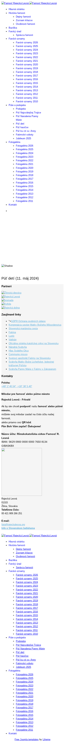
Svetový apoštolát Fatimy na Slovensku (30, 358)
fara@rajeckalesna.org (13, 524)
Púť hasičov (22, 127)
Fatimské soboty (24, 134)
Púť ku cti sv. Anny (26, 131)
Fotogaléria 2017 (24, 178)
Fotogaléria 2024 (24, 153)
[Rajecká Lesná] (10, 296)
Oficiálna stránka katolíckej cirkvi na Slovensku (33, 343)
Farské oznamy (17, 38)
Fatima (12, 332)
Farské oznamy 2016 (27, 79)
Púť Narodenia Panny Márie (30, 648)
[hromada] (7, 300)
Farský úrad (15, 31)
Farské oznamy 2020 (27, 64)
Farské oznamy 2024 (27, 49)
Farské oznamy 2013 (27, 90)
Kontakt (13, 204)
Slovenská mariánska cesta (23, 328)
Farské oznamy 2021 (27, 61)
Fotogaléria (14, 142)
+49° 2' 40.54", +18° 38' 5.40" (16, 386)
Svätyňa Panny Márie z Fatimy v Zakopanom (32, 369)
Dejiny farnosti (23, 16)
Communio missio (18, 354)
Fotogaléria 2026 (24, 145)
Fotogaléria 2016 (24, 182)
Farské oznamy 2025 (27, 46)
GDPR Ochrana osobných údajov (28, 321)
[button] (32, 252)
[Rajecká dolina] (10, 307)
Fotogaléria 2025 (24, 149)
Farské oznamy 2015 (27, 83)
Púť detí (20, 123)
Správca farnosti (24, 35)
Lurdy (11, 336)
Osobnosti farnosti (25, 24)
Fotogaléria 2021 (24, 164)
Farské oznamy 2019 (27, 68)
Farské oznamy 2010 (27, 101)
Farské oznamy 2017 (27, 75)
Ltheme (46, 739)
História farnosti (17, 13)
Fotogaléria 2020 (24, 168)
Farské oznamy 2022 (27, 57)
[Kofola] (6, 304)
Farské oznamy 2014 (27, 86)
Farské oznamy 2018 (27, 72)
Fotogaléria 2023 (24, 156)
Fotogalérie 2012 (24, 197)
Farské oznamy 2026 (27, 42)
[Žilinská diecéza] (11, 292)
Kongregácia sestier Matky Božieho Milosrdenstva (35, 324)
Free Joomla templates (27, 739)
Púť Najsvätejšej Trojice (28, 112)
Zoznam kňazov (24, 20)
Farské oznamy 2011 (27, 97)
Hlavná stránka (16, 9)
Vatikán (12, 339)
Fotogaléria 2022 (24, 160)
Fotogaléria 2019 (24, 171)
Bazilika (13, 27)
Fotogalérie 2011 (24, 201)
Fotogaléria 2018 (24, 175)
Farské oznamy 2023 (27, 53)
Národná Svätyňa (18, 347)
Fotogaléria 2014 (24, 190)
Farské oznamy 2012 (27, 94)
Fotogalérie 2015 (24, 186)
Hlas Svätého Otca (19, 350)
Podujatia (21, 108)
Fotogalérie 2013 (24, 193)
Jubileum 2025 (23, 138)
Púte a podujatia (17, 105)
